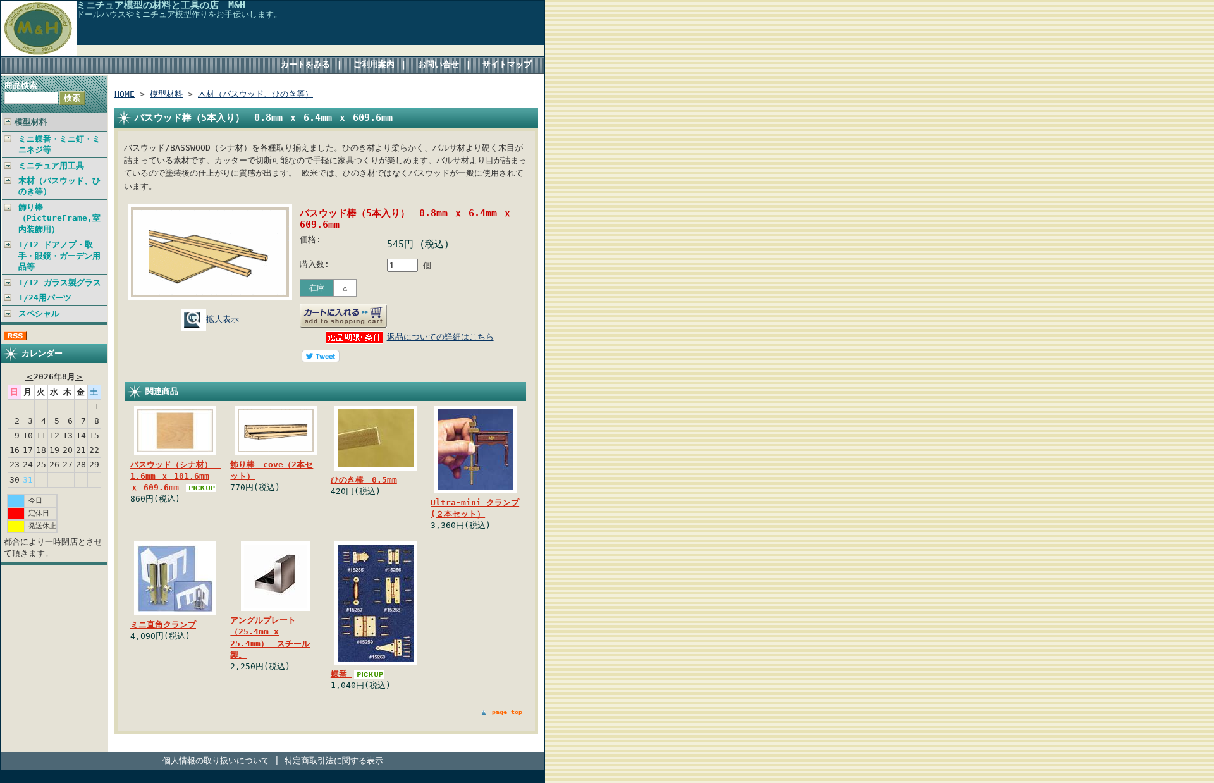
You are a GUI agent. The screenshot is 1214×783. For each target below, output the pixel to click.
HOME (124, 94)
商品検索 (20, 85)
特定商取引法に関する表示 (334, 760)
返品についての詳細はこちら (440, 337)
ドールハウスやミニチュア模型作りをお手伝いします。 (179, 14)
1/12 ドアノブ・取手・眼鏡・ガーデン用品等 (59, 255)
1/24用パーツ (44, 297)
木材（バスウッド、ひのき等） (59, 186)
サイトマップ (507, 64)
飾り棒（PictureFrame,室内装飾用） (59, 218)
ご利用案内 (374, 64)
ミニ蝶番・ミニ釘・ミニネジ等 (59, 144)
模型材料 (31, 121)
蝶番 (341, 674)
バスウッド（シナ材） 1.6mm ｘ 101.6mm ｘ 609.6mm (175, 476)
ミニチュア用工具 (51, 165)
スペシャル (38, 313)
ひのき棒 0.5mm (364, 479)
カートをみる (305, 64)
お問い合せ (438, 64)
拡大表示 (222, 319)
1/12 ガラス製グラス (59, 282)
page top (507, 711)
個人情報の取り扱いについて (215, 760)
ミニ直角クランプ (163, 624)
